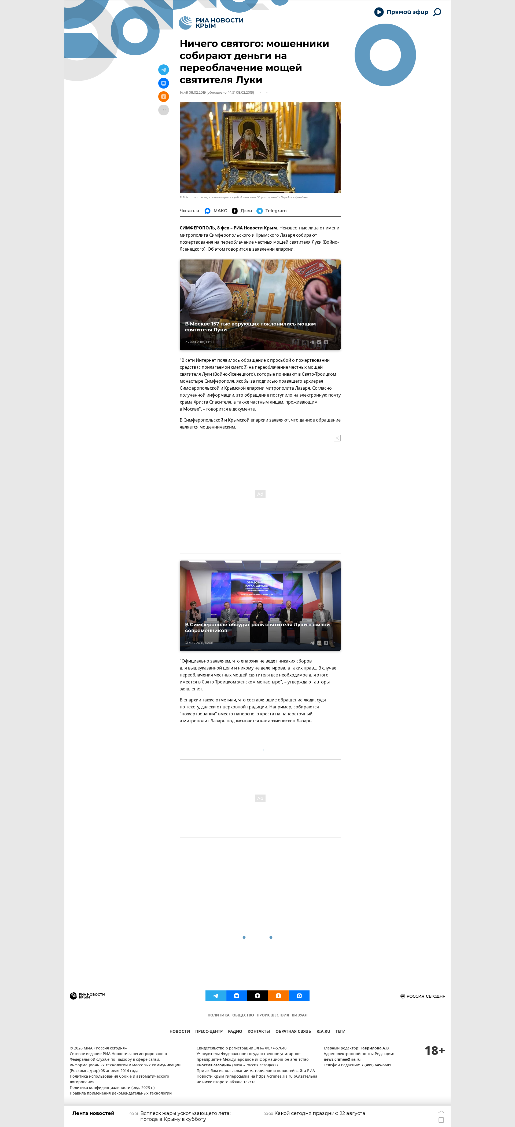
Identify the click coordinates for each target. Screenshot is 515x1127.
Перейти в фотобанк (294, 197)
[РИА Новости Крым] (211, 23)
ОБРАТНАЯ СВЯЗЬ (293, 1032)
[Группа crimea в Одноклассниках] (278, 995)
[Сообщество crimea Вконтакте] (236, 995)
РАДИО (235, 1032)
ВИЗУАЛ (299, 1015)
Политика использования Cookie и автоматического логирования (119, 1079)
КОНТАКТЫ (259, 1032)
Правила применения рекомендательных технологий (121, 1094)
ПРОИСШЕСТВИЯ (273, 1015)
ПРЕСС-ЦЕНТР (209, 1032)
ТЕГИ (340, 1032)
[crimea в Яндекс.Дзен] (257, 995)
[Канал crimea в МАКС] (299, 995)
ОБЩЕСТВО (243, 1015)
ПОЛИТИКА (219, 1015)
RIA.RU (323, 1032)
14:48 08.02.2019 (193, 92)
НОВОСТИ (180, 1032)
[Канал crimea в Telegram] (215, 995)
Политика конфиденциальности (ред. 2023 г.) (112, 1088)
